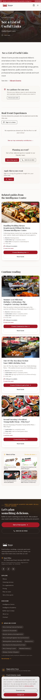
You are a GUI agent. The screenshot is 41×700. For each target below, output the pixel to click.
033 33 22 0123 (29, 160)
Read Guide (20, 256)
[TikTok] (8, 569)
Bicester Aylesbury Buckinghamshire (13, 634)
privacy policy (29, 686)
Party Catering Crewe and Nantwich (12, 627)
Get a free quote (12, 160)
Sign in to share (11, 122)
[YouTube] (13, 569)
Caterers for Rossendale (9, 630)
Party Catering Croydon (9, 648)
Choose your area (13, 97)
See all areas (5, 658)
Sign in (10, 179)
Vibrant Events (15, 81)
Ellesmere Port (29, 641)
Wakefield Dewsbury (24, 648)
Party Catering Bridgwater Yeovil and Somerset (16, 638)
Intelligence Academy (7, 17)
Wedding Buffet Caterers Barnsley (12, 641)
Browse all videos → (31, 454)
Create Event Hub (19, 439)
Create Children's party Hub (19, 385)
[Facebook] (3, 569)
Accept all (20, 695)
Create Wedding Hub (19, 252)
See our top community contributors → (20, 140)
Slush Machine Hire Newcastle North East (14, 645)
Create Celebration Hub (19, 326)
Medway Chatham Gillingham (11, 652)
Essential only (20, 690)
